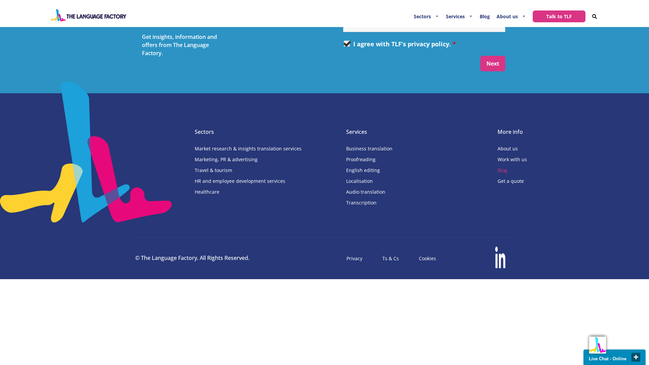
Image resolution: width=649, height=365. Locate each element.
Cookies (427, 258)
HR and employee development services (240, 181)
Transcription (361, 202)
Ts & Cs (390, 258)
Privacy (354, 258)
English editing (363, 170)
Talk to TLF (559, 16)
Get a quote (511, 181)
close (635, 357)
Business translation (369, 148)
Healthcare (207, 192)
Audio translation (365, 192)
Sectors (422, 16)
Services (455, 16)
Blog (485, 16)
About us (507, 16)
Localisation (359, 181)
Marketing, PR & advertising (226, 159)
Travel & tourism (213, 170)
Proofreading (361, 159)
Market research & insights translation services (248, 148)
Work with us (512, 159)
